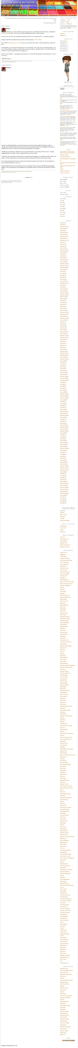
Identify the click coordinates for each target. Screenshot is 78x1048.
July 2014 (62, 285)
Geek (61, 208)
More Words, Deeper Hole (65, 974)
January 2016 (63, 261)
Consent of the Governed (65, 642)
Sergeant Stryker (64, 982)
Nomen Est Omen (64, 784)
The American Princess (65, 895)
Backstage (62, 589)
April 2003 (62, 503)
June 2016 (62, 256)
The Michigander (63, 916)
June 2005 (62, 454)
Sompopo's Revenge (64, 871)
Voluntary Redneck (64, 943)
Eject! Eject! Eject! (64, 1015)
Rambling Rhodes (64, 830)
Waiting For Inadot (64, 154)
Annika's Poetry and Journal (66, 583)
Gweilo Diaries (63, 1024)
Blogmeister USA (64, 601)
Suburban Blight (63, 1017)
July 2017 (62, 242)
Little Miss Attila (63, 743)
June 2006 (62, 436)
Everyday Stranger (64, 671)
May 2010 (62, 366)
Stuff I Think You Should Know (67, 885)
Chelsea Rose (69, 82)
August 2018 (63, 228)
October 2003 (63, 491)
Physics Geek (63, 805)
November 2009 (63, 378)
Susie (68, 20)
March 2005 (62, 460)
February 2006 (63, 442)
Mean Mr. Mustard (64, 1030)
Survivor (62, 887)
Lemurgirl (62, 735)
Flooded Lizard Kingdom (65, 1026)
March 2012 (62, 329)
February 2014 (63, 289)
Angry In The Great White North (67, 581)
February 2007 (63, 425)
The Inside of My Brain (65, 908)
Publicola (62, 824)
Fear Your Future (63, 677)
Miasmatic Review (64, 762)
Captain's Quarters (64, 988)
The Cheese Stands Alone (66, 898)
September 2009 (63, 380)
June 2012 (62, 324)
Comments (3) (16, 171)
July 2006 (62, 434)
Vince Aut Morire (63, 941)
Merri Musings (63, 760)
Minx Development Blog (65, 764)
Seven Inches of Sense (65, 856)
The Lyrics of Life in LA (65, 910)
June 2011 (62, 343)
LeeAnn (69, 28)
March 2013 (62, 308)
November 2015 (63, 265)
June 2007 (62, 419)
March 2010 (62, 370)
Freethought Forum (64, 539)
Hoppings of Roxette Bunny (66, 716)
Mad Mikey (62, 747)
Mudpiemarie (63, 1003)
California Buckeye (64, 620)
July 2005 (62, 452)
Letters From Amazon (65, 172)
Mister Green (63, 768)
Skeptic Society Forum (65, 544)
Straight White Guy (64, 883)
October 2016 (63, 252)
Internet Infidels (63, 541)
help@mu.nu (63, 33)
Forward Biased (63, 692)
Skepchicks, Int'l (63, 543)
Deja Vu (62, 651)
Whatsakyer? (63, 949)
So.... (61, 160)
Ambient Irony (63, 566)
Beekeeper (62, 593)
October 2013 (63, 296)
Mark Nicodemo (63, 752)
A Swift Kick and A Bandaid (66, 560)
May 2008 (62, 405)
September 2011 (63, 337)
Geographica (63, 1009)
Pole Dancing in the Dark (65, 807)
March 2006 (62, 440)
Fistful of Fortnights (64, 684)
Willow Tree (62, 951)
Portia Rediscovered (64, 811)
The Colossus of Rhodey (65, 900)
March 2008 (62, 409)
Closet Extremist (63, 634)
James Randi (63, 527)
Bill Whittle (69, 23)
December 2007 (63, 411)
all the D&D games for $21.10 (14, 42)
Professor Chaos (63, 821)
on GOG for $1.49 (38, 39)
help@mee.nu (63, 35)
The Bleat (62, 512)
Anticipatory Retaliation (65, 585)
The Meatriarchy (63, 914)
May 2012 (62, 326)
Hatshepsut (62, 712)
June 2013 (62, 302)
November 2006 (63, 427)
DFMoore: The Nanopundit (66, 646)
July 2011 (62, 341)
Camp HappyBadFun (64, 622)
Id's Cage (62, 718)
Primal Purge (63, 817)
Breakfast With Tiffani (65, 616)
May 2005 (62, 456)
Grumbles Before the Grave (66, 706)
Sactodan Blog (63, 852)
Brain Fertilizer (63, 614)
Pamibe (61, 801)
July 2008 (62, 401)
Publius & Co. (63, 826)
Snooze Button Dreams (65, 865)
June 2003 (62, 499)
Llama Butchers (63, 745)
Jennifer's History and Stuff (66, 725)
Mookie (67, 22)
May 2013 (62, 304)
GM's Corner (63, 700)
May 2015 (62, 275)
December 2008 (63, 394)
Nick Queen (62, 782)
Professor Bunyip (64, 1013)
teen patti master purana (65, 111)
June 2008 (62, 403)
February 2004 (63, 483)
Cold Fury (62, 978)
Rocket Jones (63, 846)
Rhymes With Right (64, 840)
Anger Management (64, 579)
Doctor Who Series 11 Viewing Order (68, 158)
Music (61, 214)
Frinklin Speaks (63, 696)
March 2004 (62, 481)
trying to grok (63, 989)
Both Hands (62, 610)
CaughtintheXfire (63, 626)
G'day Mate (62, 698)
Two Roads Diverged (64, 933)
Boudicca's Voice (64, 612)
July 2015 (62, 271)
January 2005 (63, 464)
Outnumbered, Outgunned (65, 797)
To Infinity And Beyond (65, 156)
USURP (62, 935)
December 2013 (63, 292)
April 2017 (62, 246)
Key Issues (62, 727)
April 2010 (62, 368)
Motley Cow (62, 1034)
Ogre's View (62, 791)
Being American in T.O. (65, 595)
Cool (61, 206)
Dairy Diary (62, 649)
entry (61, 98)
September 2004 (63, 470)
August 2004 (63, 471)
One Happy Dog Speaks (65, 793)
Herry (61, 105)
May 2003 (62, 501)
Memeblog (62, 758)
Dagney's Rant (63, 647)
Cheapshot (62, 628)
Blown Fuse (62, 607)
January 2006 (63, 444)
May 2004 (62, 477)
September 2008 (63, 398)
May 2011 (62, 345)
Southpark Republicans (65, 873)
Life (61, 210)
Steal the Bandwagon (64, 879)
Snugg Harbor (63, 867)
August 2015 (63, 269)
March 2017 (62, 248)
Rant (61, 216)
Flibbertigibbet (63, 686)
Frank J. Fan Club (64, 694)
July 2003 (62, 497)
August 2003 (63, 495)
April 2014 (62, 287)
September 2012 (63, 318)
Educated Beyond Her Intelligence (67, 665)
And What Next (63, 575)
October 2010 (63, 357)
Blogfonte (62, 986)
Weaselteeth (63, 947)
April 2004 (62, 479)
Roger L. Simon (63, 514)
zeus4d (61, 122)
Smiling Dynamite (64, 863)
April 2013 (62, 306)
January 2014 (63, 290)
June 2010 (62, 364)
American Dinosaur (64, 568)
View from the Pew (64, 939)
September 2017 (63, 240)
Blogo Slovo (62, 603)
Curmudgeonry (63, 644)
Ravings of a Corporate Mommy (67, 836)
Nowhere (62, 991)
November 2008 (63, 396)
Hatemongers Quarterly (65, 710)
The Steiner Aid (63, 918)
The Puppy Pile (63, 1028)
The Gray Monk (63, 906)
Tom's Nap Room (64, 924)
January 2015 (63, 281)
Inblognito (62, 721)
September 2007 (63, 415)
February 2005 (63, 462)
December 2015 (63, 263)
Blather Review (63, 599)
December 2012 (63, 312)
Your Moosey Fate (64, 963)
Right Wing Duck (63, 842)
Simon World (63, 860)
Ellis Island (62, 669)
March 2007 (62, 423)
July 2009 (62, 382)
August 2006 (63, 433)
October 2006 (63, 429)
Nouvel (61, 790)
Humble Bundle (6, 33)
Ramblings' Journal (64, 832)
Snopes (61, 529)
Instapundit (62, 510)
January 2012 (63, 333)
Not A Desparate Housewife (66, 786)
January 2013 (63, 310)
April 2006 (62, 438)
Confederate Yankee (64, 640)
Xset (61, 961)
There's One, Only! (64, 920)
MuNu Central (63, 774)
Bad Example (63, 591)
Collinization (62, 636)
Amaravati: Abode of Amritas (66, 980)
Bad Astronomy (63, 525)
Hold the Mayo (63, 714)
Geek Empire (63, 704)
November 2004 (63, 468)
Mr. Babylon (62, 772)
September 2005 (63, 448)
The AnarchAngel (64, 896)
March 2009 (62, 390)
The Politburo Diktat (64, 984)
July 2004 (62, 473)
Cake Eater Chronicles (65, 618)
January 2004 (63, 485)
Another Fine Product (64, 170)
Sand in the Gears (64, 972)
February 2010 (63, 372)
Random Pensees (64, 834)
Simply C (62, 861)
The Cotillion (63, 902)
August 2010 (63, 361)
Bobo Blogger (63, 608)
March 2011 (62, 349)
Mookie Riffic (63, 770)
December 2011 (63, 335)
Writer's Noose (63, 959)
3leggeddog (62, 554)
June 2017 (62, 244)
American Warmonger (65, 572)
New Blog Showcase (64, 780)
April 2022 (62, 222)
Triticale (62, 928)
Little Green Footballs (65, 520)
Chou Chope (63, 630)
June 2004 (62, 475)
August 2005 (63, 450)
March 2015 (62, 279)
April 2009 (62, 388)
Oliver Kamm (63, 976)
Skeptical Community (65, 546)
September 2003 (63, 493)
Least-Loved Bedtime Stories (66, 970)
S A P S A (62, 848)
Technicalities (63, 891)
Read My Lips (63, 838)
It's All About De (63, 723)
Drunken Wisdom (64, 663)
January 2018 (63, 234)
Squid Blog (62, 877)
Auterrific (62, 587)
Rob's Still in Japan (64, 1011)
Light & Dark (63, 741)
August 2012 (63, 320)
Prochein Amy (63, 819)
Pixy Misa (7, 171)
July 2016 (62, 254)
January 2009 (63, 392)
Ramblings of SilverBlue (65, 997)
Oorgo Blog (62, 795)
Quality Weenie (63, 828)
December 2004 (63, 466)
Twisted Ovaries (63, 932)
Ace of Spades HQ (64, 562)
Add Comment (22, 171)
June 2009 (62, 384)
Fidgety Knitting (63, 682)
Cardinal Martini (63, 624)
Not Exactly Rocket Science (66, 788)
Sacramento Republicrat (65, 850)
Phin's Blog (62, 803)
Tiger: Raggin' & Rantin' (65, 1005)
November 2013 (63, 294)
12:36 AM (11, 171)
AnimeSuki (62, 537)
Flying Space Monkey (65, 690)
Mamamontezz (63, 751)
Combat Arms (63, 638)
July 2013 (62, 300)
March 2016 (62, 257)
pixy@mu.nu (65, 41)
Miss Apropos (63, 766)
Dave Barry (62, 516)
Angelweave (62, 577)
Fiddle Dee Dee (63, 680)
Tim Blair (62, 518)
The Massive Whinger (65, 912)
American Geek (63, 570)
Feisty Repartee (63, 679)
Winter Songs (63, 953)
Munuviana (62, 776)
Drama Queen (63, 661)
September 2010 (63, 359)
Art (60, 200)
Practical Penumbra (64, 815)
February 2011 (63, 351)
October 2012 (63, 316)
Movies (61, 212)
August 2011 (63, 339)
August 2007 (63, 417)
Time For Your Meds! (64, 1023)
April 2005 (62, 458)
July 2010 (62, 362)
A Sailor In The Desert (65, 558)
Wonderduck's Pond (64, 957)
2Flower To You (63, 552)
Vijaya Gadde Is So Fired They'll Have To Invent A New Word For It (67, 152)
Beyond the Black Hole (65, 597)
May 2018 (62, 230)
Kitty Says (62, 731)
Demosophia (63, 655)
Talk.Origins (62, 531)
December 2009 (63, 376)
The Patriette (63, 993)
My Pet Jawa (63, 778)
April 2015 (62, 277)
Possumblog (63, 813)
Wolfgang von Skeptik (65, 955)
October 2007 (63, 413)
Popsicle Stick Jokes (64, 809)
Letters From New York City (66, 737)
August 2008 (63, 399)
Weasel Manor (63, 945)
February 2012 (63, 331)
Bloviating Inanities (64, 605)
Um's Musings (63, 937)
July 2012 (62, 322)
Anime (61, 198)
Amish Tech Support (64, 574)
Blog (61, 202)
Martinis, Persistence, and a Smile (67, 754)
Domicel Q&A (63, 659)
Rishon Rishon (63, 844)
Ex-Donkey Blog (63, 675)
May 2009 (62, 386)
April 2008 (62, 407)
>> (32, 177)
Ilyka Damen (63, 719)
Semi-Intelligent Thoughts (65, 854)
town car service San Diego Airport (67, 116)
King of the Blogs (64, 729)
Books (61, 204)
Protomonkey (63, 823)
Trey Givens (63, 926)
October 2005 (63, 446)
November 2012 (63, 314)
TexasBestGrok (63, 893)
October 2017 (63, 238)
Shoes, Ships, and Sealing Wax (67, 858)
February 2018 (63, 232)
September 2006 (63, 431)
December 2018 (63, 226)
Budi (61, 100)
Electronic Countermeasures (66, 667)
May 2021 (62, 224)
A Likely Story (63, 556)
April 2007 (62, 421)
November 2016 (63, 250)
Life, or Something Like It (65, 739)
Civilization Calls (63, 632)
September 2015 (63, 267)
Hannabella (62, 708)
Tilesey (61, 922)
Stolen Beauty (63, 881)
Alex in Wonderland (64, 564)
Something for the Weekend (66, 869)
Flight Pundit (63, 688)
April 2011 (62, 347)
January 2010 (63, 374)
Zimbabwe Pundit (64, 968)
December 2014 (63, 283)
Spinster (62, 875)
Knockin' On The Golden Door (66, 733)
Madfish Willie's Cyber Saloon (66, 749)
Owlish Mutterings (64, 799)
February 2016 (63, 259)
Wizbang (62, 999)
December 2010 (63, 353)
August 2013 (63, 298)
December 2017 (63, 236)
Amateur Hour (63, 1032)
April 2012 (62, 328)
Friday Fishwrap (63, 1021)
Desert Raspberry (64, 657)
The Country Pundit (64, 904)
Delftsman (62, 653)
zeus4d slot (62, 127)
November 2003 (63, 489)
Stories (61, 168)
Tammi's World (63, 889)
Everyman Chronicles (65, 673)
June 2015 (62, 273)
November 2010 (63, 355)
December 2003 (63, 487)
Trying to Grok (63, 930)
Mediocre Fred (63, 756)
